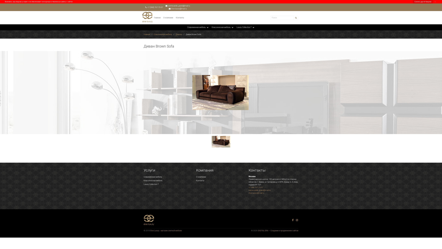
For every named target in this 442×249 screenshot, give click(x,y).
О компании (168, 18)
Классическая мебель (221, 27)
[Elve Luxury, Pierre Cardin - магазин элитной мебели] (147, 22)
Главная (157, 18)
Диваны (179, 34)
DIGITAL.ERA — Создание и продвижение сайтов (278, 231)
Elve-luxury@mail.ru (179, 9)
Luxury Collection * (244, 27)
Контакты (180, 18)
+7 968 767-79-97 (256, 187)
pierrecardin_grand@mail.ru (179, 6)
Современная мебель (196, 27)
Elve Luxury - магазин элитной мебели (166, 231)
